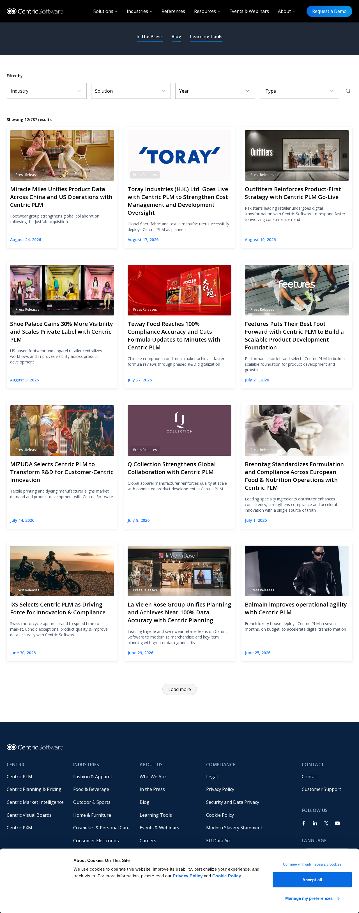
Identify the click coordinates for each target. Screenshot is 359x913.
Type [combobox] (270, 91)
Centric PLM (19, 777)
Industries (137, 11)
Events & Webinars (249, 11)
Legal (212, 777)
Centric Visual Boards (29, 815)
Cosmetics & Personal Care (101, 828)
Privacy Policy (187, 875)
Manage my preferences (309, 898)
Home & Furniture (92, 815)
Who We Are (153, 777)
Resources (205, 11)
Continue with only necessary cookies (312, 864)
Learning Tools (206, 36)
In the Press (150, 36)
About (284, 11)
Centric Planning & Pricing (34, 789)
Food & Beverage (91, 789)
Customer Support (321, 789)
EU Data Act (218, 841)
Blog (176, 36)
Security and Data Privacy (232, 802)
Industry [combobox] (19, 91)
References (173, 11)
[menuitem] (35, 776)
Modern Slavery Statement (234, 828)
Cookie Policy (226, 875)
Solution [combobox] (104, 91)
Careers (148, 841)
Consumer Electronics (96, 841)
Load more (179, 689)
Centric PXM (19, 828)
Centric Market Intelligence (35, 802)
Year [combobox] (184, 91)
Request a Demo (329, 11)
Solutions (103, 11)
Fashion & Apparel (92, 777)
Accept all (312, 879)
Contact (310, 777)
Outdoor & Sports (92, 802)
